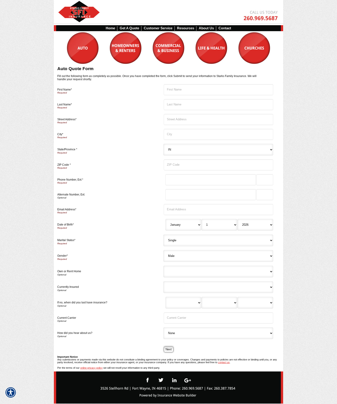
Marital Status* (66, 240)
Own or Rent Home (69, 271)
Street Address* (67, 119)
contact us (224, 362)
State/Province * (67, 149)
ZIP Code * (64, 164)
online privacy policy (91, 367)
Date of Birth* (65, 224)
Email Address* (66, 209)
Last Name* (64, 104)
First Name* (64, 89)
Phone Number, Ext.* (70, 179)
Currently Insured (68, 287)
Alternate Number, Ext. (71, 194)
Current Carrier (66, 317)
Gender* (62, 255)
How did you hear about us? (74, 333)
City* (60, 134)
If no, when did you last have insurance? (82, 302)
